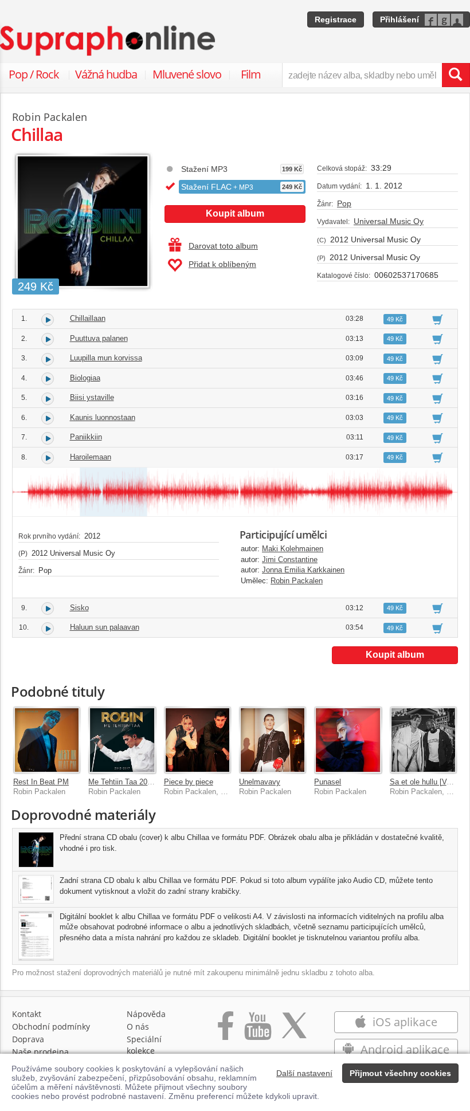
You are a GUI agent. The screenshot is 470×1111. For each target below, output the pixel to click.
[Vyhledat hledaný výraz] (455, 75)
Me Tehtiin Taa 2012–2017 (131, 782)
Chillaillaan (87, 318)
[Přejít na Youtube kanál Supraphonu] (257, 1031)
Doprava (28, 1039)
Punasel (327, 782)
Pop (344, 203)
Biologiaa (85, 378)
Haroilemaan (90, 457)
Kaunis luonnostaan (102, 417)
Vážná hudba (106, 74)
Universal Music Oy (389, 221)
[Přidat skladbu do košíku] (437, 319)
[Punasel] (347, 740)
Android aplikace (403, 1049)
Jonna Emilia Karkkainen (303, 570)
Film (251, 74)
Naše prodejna (40, 1051)
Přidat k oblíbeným (222, 264)
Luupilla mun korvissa (106, 358)
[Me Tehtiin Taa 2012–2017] (121, 740)
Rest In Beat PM (41, 782)
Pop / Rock (34, 74)
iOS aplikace (403, 1022)
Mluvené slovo (186, 74)
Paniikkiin (86, 437)
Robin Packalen (297, 580)
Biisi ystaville (92, 397)
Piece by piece (188, 782)
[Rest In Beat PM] (46, 740)
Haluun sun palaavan (104, 627)
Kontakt (26, 1013)
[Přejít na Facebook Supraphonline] (225, 1031)
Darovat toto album (223, 245)
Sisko (79, 607)
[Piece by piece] (197, 740)
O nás (138, 1026)
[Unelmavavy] (272, 740)
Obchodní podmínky (51, 1026)
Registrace (336, 19)
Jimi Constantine (290, 559)
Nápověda (146, 1013)
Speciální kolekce (144, 1045)
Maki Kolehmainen (292, 548)
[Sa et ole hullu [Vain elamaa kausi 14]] (423, 740)
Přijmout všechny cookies (400, 1073)
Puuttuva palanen (99, 338)
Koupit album (235, 213)
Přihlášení (399, 19)
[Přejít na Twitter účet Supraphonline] (294, 1031)
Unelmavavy (259, 782)
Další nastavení (304, 1073)
